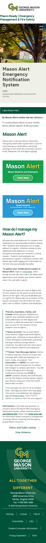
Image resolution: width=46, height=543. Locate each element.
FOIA (34, 535)
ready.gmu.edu (35, 414)
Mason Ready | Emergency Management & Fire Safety (17, 17)
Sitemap (10, 514)
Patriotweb (27, 271)
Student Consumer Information (22, 528)
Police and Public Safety (22, 427)
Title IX (36, 514)
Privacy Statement (17, 535)
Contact (23, 514)
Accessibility (17, 521)
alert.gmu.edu (32, 125)
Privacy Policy (18, 395)
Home (5, 91)
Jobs (32, 521)
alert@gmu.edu (10, 414)
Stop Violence (23, 432)
